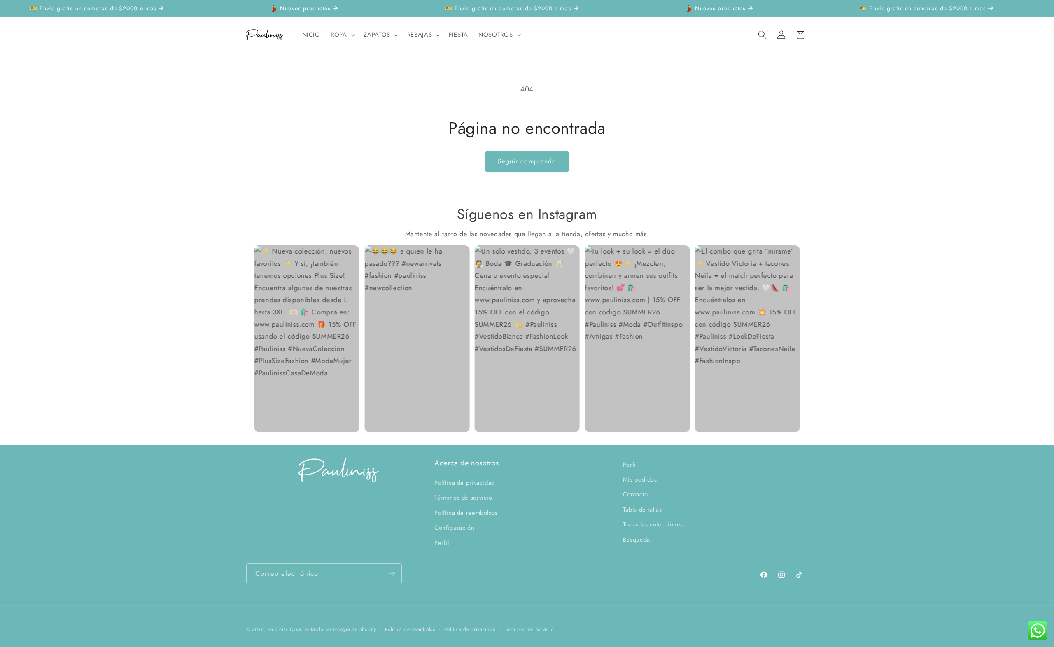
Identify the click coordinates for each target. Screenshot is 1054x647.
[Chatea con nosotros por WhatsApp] (1037, 630)
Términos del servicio (529, 629)
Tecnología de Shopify (350, 629)
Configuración (454, 527)
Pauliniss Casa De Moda (295, 629)
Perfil (441, 542)
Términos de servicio (463, 497)
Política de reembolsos (466, 512)
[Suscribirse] (391, 573)
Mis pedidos (640, 479)
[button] (341, 35)
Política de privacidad (464, 482)
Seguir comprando (527, 161)
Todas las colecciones (653, 524)
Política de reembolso (410, 629)
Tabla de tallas (642, 509)
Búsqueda (636, 539)
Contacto (635, 494)
